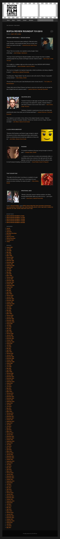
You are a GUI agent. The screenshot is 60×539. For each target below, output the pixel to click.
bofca (19, 34)
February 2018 (10, 413)
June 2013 (9, 506)
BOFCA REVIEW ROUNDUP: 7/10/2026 (16, 221)
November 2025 (10, 262)
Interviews (9, 231)
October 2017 (10, 419)
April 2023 (9, 312)
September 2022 (10, 322)
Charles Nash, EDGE (30, 152)
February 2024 (10, 295)
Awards (19, 20)
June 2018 (9, 406)
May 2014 (9, 487)
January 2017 (10, 434)
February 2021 (10, 353)
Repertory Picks (10, 236)
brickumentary (47, 205)
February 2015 (10, 472)
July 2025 (9, 269)
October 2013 (10, 499)
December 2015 (10, 456)
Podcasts (9, 235)
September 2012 (10, 521)
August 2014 (9, 482)
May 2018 (9, 408)
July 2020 (9, 365)
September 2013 (10, 501)
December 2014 (10, 476)
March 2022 (9, 332)
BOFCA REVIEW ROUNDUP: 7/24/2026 (16, 219)
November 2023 (10, 300)
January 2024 (10, 297)
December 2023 (10, 298)
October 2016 (10, 439)
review (39, 207)
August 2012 (9, 522)
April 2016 (9, 449)
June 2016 (9, 446)
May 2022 (9, 328)
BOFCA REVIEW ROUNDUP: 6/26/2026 (16, 222)
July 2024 (9, 289)
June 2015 (9, 466)
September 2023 (10, 303)
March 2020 (9, 371)
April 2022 (9, 330)
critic (8, 207)
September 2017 (10, 421)
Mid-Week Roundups (12, 233)
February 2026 (10, 257)
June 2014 (9, 486)
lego (23, 207)
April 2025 (9, 274)
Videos (8, 241)
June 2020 (9, 366)
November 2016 (10, 438)
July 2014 (9, 484)
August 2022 (9, 323)
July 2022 (9, 325)
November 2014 (10, 477)
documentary (12, 207)
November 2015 (10, 458)
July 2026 (9, 249)
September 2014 (10, 481)
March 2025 (9, 275)
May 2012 (9, 527)
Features (9, 230)
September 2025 (10, 265)
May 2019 (9, 388)
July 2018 (9, 405)
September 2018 (10, 401)
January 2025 (10, 279)
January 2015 (10, 474)
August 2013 (9, 502)
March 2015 (9, 471)
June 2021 (9, 347)
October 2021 (10, 340)
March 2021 (9, 351)
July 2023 (9, 307)
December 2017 (10, 416)
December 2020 (10, 356)
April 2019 (9, 390)
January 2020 (10, 375)
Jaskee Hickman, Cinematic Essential (38, 89)
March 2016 (9, 451)
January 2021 (10, 355)
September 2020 (10, 361)
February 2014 (10, 492)
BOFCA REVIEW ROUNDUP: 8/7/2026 (15, 216)
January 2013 (10, 514)
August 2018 (9, 403)
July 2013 (9, 504)
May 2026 (9, 252)
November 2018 (10, 398)
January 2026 (10, 259)
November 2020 (10, 358)
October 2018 (10, 400)
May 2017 (9, 428)
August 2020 (9, 363)
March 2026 (9, 255)
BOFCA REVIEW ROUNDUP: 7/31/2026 (16, 217)
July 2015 (9, 464)
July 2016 (9, 444)
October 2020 (10, 360)
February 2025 (10, 277)
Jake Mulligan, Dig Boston (20, 53)
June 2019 (9, 386)
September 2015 (10, 461)
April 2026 (9, 254)
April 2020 (9, 370)
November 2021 (10, 338)
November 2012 (10, 517)
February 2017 (10, 433)
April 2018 (9, 410)
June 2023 (9, 308)
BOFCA (24, 205)
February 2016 (10, 453)
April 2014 (9, 489)
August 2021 (9, 343)
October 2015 (10, 459)
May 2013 (9, 507)
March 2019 (9, 391)
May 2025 (9, 272)
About (13, 20)
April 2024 (9, 292)
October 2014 (10, 479)
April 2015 (9, 469)
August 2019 (9, 383)
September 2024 (10, 285)
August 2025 (9, 267)
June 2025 (9, 270)
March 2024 (9, 293)
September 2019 (10, 381)
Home (8, 20)
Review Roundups (15, 205)
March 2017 (9, 431)
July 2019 (9, 385)
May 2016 (9, 448)
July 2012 (9, 524)
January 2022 (10, 335)
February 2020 (10, 373)
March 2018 (9, 411)
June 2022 (9, 327)
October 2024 (10, 283)
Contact (24, 20)
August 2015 (9, 463)
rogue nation (44, 207)
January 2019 (10, 395)
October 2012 (10, 519)
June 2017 (9, 426)
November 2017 (10, 418)
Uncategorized (10, 240)
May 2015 (9, 468)
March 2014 (9, 491)
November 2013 (10, 497)
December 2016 (10, 436)
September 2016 (10, 441)
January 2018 (10, 414)
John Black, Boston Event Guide (21, 122)
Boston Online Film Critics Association (35, 205)
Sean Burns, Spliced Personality (21, 72)
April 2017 (9, 429)
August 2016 (9, 443)
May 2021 (9, 348)
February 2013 (10, 512)
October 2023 (10, 302)
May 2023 (9, 310)
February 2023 (10, 315)
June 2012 (9, 526)
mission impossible (29, 207)
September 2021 (10, 342)
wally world (23, 208)
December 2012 (10, 516)
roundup (49, 207)
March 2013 (9, 511)
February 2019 (10, 393)
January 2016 (10, 454)
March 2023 (9, 313)
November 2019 (10, 378)
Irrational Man (19, 207)
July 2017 (9, 424)
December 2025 (10, 260)
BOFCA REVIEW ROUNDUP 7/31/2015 (24, 31)
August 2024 (9, 287)
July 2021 (9, 345)
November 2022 (10, 320)
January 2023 (10, 317)
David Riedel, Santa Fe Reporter (40, 162)
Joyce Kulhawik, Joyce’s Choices (26, 66)
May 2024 (9, 290)
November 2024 (10, 282)
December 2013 (10, 496)
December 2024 (10, 280)
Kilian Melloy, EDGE (21, 78)
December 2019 (10, 376)
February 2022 (10, 333)
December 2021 (10, 337)
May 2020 (9, 368)
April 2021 (9, 350)
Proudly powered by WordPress (30, 533)
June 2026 (9, 250)
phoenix (35, 207)
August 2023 (9, 305)
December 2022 (10, 318)
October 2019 (10, 380)
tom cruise (13, 208)
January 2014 (10, 494)
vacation (19, 208)
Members (31, 20)
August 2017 (9, 423)
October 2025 (10, 264)
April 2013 (9, 509)
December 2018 (10, 396)
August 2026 (9, 247)
